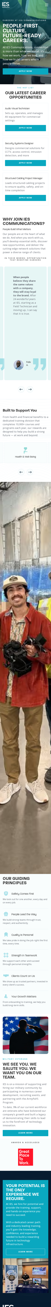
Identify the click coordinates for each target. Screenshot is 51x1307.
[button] (46, 5)
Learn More (25, 1252)
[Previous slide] (21, 389)
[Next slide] (30, 389)
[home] (6, 5)
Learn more (25, 1133)
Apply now (25, 71)
